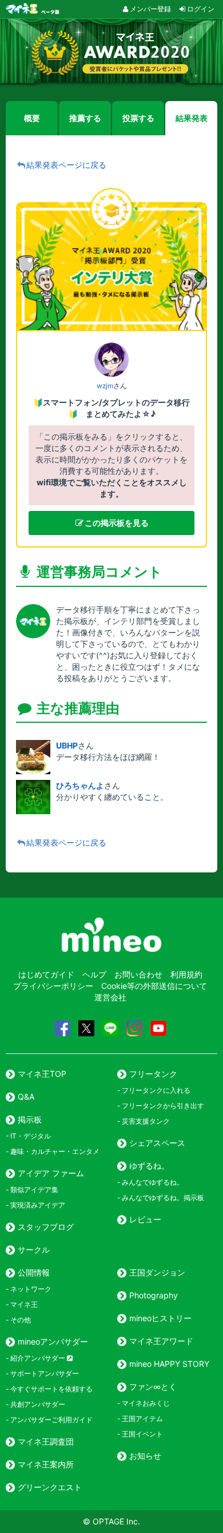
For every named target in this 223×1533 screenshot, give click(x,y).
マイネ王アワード (161, 1341)
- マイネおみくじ (143, 1403)
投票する (138, 118)
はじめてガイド (46, 974)
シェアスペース (157, 1143)
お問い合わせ (138, 974)
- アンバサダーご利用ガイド (49, 1419)
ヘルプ (94, 974)
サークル (34, 1249)
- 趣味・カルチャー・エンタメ (52, 1151)
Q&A (26, 1096)
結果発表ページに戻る (66, 165)
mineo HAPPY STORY (169, 1364)
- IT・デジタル (28, 1136)
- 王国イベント (140, 1434)
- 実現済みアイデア (35, 1205)
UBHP (67, 745)
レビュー (145, 1219)
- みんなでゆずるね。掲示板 (160, 1197)
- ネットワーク (28, 1289)
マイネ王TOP (42, 1074)
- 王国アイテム (140, 1418)
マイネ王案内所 (46, 1464)
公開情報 (34, 1272)
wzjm (105, 385)
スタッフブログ (46, 1227)
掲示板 (30, 1119)
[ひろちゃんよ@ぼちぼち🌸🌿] (36, 797)
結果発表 (192, 118)
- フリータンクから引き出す (160, 1105)
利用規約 (186, 974)
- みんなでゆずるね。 (150, 1182)
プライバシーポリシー (53, 986)
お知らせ (145, 1455)
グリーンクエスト (50, 1487)
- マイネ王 (22, 1304)
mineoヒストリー (160, 1318)
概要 (32, 118)
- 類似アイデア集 (32, 1189)
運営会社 (110, 997)
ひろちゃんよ (80, 785)
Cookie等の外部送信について (154, 986)
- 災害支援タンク (143, 1121)
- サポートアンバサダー (42, 1373)
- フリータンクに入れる (153, 1090)
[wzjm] (111, 360)
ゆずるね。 (149, 1165)
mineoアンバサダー (53, 1341)
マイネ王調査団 (46, 1441)
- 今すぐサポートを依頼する (49, 1389)
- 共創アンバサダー (35, 1404)
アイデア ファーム (51, 1173)
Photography (153, 1295)
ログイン (200, 9)
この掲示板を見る (117, 523)
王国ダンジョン (157, 1272)
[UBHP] (36, 757)
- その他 (18, 1319)
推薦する (85, 118)
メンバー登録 (150, 9)
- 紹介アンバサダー (36, 1358)
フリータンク (153, 1074)
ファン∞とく (153, 1386)
